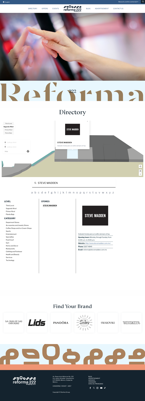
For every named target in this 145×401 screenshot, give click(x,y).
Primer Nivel (8, 130)
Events (55, 8)
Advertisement (102, 8)
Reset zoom (140, 166)
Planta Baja (8, 133)
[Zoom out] (140, 174)
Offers (45, 8)
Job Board (92, 382)
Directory (32, 8)
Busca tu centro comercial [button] (127, 1)
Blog (88, 8)
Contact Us (118, 8)
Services (91, 380)
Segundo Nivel (8, 127)
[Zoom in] (140, 171)
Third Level (8, 123)
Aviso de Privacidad (95, 384)
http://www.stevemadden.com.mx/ (98, 243)
